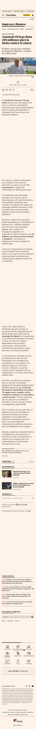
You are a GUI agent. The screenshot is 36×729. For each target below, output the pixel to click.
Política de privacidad (20, 712)
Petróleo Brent (31, 11)
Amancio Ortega (18, 498)
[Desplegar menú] (3, 15)
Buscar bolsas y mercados (11, 611)
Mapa (9, 714)
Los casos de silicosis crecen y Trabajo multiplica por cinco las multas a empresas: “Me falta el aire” (18, 588)
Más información (6, 506)
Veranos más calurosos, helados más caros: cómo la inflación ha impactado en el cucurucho (16, 596)
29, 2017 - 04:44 (20, 85)
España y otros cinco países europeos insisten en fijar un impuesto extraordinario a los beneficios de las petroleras (17, 581)
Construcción (29, 29)
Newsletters (17, 714)
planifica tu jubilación (7, 656)
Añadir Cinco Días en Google (12, 94)
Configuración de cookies (8, 712)
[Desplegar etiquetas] (32, 498)
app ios (18, 663)
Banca (4, 29)
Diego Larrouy (17, 489)
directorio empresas (29, 655)
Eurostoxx (10, 621)
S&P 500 (16, 11)
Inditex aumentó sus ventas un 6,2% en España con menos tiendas (23, 485)
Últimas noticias (8, 576)
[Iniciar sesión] (32, 15)
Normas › (31, 461)
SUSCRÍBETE (27, 15)
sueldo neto (29, 649)
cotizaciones (7, 663)
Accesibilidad (30, 712)
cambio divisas (18, 655)
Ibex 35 (5, 11)
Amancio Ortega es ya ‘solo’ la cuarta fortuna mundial (21, 473)
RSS (12, 714)
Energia (22, 29)
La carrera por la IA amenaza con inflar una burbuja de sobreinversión (17, 602)
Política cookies (23, 710)
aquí (29, 511)
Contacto (10, 710)
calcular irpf (7, 649)
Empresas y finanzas (14, 24)
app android (29, 663)
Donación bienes (7, 498)
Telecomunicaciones (12, 29)
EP (18, 82)
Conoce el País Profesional (18, 671)
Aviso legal (16, 710)
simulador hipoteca (18, 649)
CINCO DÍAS (15, 477)
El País (31, 19)
